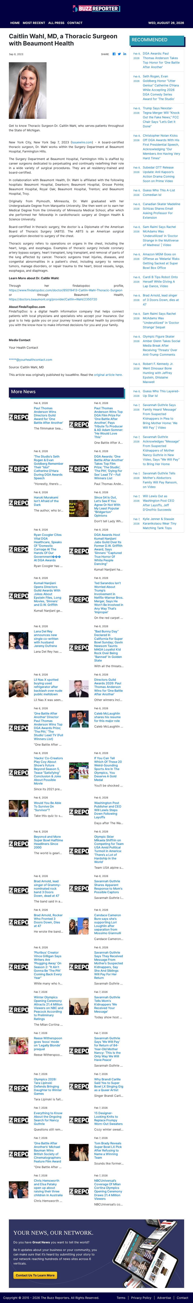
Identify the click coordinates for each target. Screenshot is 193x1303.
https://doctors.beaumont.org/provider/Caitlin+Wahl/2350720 (53, 299)
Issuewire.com (82, 142)
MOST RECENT (34, 23)
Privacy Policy (141, 1298)
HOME (15, 23)
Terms (121, 1298)
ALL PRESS (56, 23)
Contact (182, 1298)
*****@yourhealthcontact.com (30, 360)
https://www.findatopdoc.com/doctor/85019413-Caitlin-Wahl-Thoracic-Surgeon (65, 290)
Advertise (164, 1298)
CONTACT (75, 23)
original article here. (108, 375)
